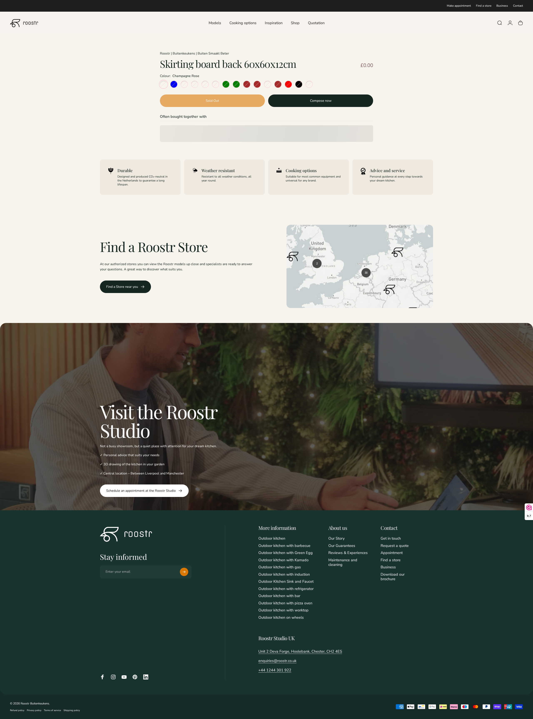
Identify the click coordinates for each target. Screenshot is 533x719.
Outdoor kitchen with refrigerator (286, 588)
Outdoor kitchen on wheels (281, 617)
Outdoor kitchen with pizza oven (285, 603)
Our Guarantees (341, 545)
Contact (518, 6)
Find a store (483, 6)
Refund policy (17, 710)
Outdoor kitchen (271, 538)
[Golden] (215, 84)
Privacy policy (34, 710)
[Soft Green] (225, 84)
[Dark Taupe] (309, 84)
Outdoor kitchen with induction (284, 574)
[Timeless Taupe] (184, 84)
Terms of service (52, 710)
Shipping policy (72, 710)
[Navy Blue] (173, 84)
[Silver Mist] (194, 84)
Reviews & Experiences (348, 552)
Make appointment (459, 6)
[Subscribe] (184, 572)
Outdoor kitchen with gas (279, 567)
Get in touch (391, 538)
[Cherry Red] (288, 84)
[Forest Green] (236, 84)
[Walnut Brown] (246, 84)
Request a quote (395, 545)
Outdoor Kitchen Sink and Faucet (286, 581)
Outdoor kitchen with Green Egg (285, 552)
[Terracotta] (267, 84)
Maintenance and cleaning (342, 562)
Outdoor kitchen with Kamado (283, 560)
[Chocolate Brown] (277, 84)
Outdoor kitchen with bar (279, 596)
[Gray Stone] (205, 84)
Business (502, 6)
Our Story (336, 538)
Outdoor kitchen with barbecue (284, 545)
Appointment (392, 552)
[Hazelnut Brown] (257, 84)
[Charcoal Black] (298, 84)
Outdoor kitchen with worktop (283, 610)
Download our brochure (393, 576)
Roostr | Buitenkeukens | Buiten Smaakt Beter (194, 53)
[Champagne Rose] (163, 84)
